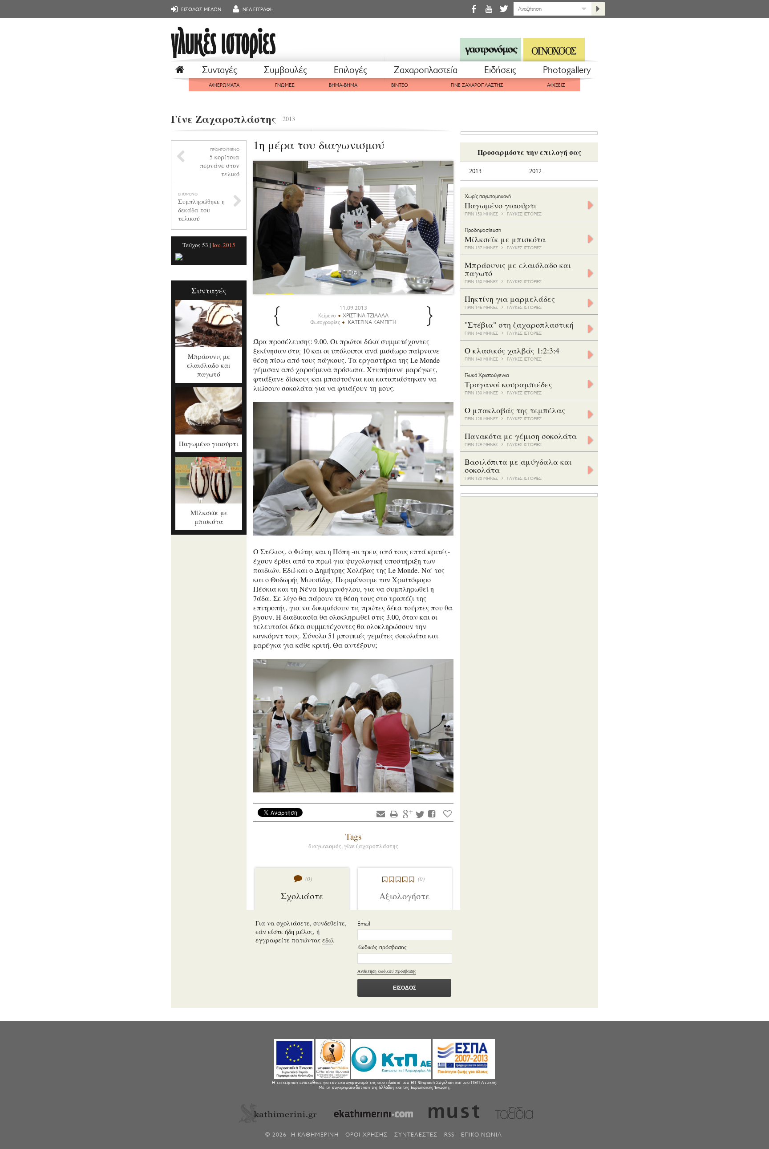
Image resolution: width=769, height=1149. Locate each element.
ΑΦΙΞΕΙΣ (556, 85)
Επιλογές (350, 70)
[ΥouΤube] (488, 9)
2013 (289, 118)
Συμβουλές (285, 70)
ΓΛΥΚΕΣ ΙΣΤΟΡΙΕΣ (524, 213)
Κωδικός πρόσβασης (382, 947)
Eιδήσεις (500, 70)
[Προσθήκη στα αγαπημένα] (447, 813)
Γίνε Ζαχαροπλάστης (223, 118)
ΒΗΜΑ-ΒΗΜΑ (343, 85)
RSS (449, 1134)
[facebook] (473, 9)
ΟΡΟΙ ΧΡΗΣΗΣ (366, 1134)
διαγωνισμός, (326, 846)
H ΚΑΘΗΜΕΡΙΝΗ (315, 1134)
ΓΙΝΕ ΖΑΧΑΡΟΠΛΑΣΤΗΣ (477, 85)
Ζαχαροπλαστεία (425, 70)
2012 (535, 171)
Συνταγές (219, 70)
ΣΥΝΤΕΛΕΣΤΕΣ (415, 1134)
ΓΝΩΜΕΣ (285, 85)
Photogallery (567, 70)
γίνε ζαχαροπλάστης (371, 846)
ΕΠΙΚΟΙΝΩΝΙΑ (481, 1134)
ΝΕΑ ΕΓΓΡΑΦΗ (257, 9)
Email (363, 923)
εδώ (327, 940)
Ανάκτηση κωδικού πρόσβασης (386, 971)
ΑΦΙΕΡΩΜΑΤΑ (224, 85)
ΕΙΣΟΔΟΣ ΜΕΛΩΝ (200, 9)
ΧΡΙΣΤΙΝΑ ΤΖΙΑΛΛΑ (366, 316)
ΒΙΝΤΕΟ (399, 85)
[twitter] (503, 9)
